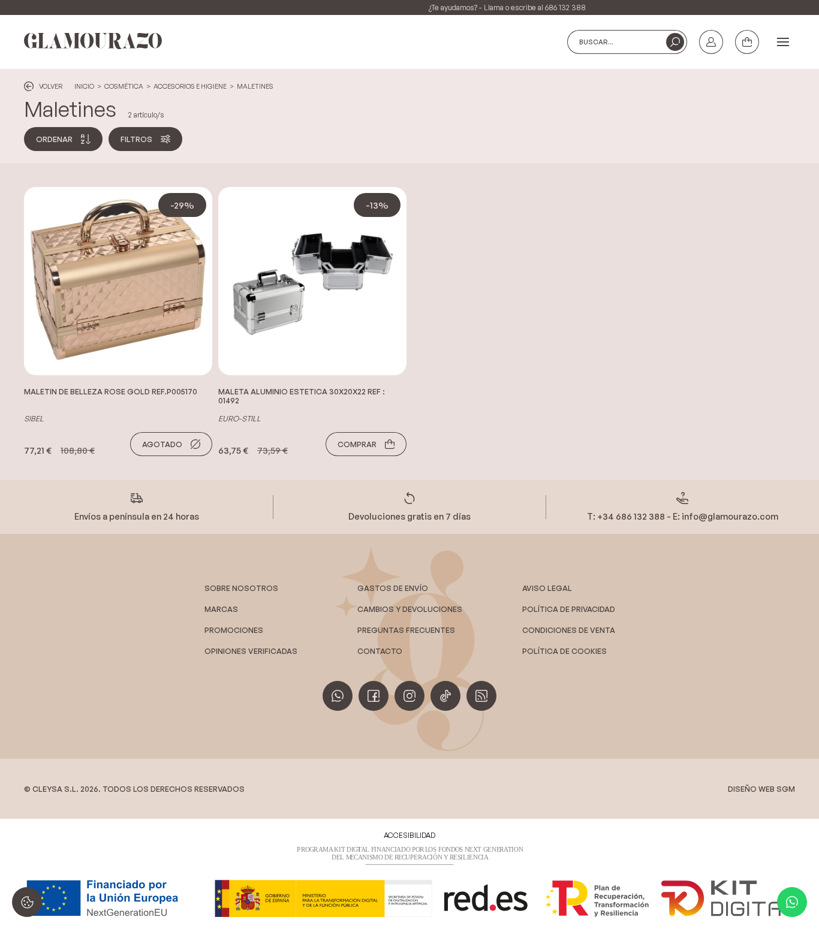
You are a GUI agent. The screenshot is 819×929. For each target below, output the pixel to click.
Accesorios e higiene (190, 86)
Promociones (233, 630)
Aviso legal (547, 588)
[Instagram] (409, 696)
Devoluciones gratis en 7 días (409, 516)
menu (783, 43)
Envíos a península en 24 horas (136, 516)
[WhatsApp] (792, 902)
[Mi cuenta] (711, 42)
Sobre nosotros (241, 588)
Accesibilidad (409, 835)
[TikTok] (445, 696)
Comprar (357, 444)
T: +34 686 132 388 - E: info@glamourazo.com (682, 516)
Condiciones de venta (568, 630)
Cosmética (123, 86)
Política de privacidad (568, 609)
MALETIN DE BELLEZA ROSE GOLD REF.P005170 (110, 391)
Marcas (221, 609)
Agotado (162, 444)
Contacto (379, 651)
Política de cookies (564, 651)
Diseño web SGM (761, 789)
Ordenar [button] (54, 139)
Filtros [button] (136, 139)
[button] (675, 42)
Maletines (255, 86)
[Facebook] (374, 696)
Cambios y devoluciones (409, 609)
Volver (50, 86)
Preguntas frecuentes (406, 630)
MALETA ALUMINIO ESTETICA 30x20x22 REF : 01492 (301, 396)
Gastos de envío (392, 588)
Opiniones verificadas (250, 651)
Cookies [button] (27, 902)
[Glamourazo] (93, 41)
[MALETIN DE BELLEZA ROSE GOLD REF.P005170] (118, 281)
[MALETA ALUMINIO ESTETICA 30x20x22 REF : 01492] (312, 281)
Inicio (84, 86)
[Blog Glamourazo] (481, 696)
